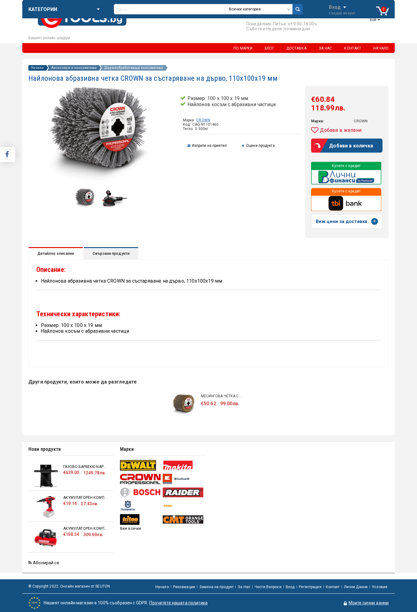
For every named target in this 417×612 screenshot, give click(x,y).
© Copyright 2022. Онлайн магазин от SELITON (69, 586)
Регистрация (310, 587)
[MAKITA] (183, 465)
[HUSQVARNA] (140, 505)
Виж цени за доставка (341, 221)
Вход (335, 6)
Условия (379, 587)
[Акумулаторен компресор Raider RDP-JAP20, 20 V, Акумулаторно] (45, 506)
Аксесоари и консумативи (74, 68)
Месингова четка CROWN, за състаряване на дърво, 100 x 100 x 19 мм (222, 396)
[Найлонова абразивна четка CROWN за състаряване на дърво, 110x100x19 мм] (86, 207)
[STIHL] (183, 505)
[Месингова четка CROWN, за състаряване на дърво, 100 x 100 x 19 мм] (184, 405)
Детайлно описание (55, 253)
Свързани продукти (110, 253)
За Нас (244, 587)
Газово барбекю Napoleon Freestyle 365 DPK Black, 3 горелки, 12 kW (85, 467)
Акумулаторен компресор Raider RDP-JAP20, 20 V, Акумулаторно (85, 497)
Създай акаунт (342, 13)
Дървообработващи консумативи (133, 68)
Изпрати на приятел (209, 145)
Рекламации (184, 587)
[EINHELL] (183, 479)
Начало (37, 68)
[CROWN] (140, 479)
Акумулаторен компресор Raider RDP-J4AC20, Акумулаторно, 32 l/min (85, 528)
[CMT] (183, 519)
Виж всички (130, 528)
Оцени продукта (260, 145)
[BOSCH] (140, 492)
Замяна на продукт (216, 587)
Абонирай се (46, 562)
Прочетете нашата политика (178, 602)
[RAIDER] (183, 492)
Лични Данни (356, 587)
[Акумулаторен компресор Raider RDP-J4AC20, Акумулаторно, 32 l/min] (45, 537)
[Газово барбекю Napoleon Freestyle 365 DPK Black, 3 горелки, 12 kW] (45, 476)
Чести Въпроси (268, 587)
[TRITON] (140, 519)
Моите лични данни (369, 602)
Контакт (333, 587)
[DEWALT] (140, 465)
